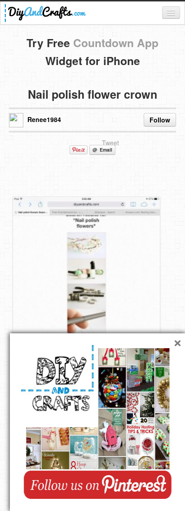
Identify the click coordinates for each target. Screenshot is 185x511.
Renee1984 (44, 119)
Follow (160, 119)
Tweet (110, 142)
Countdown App (116, 43)
